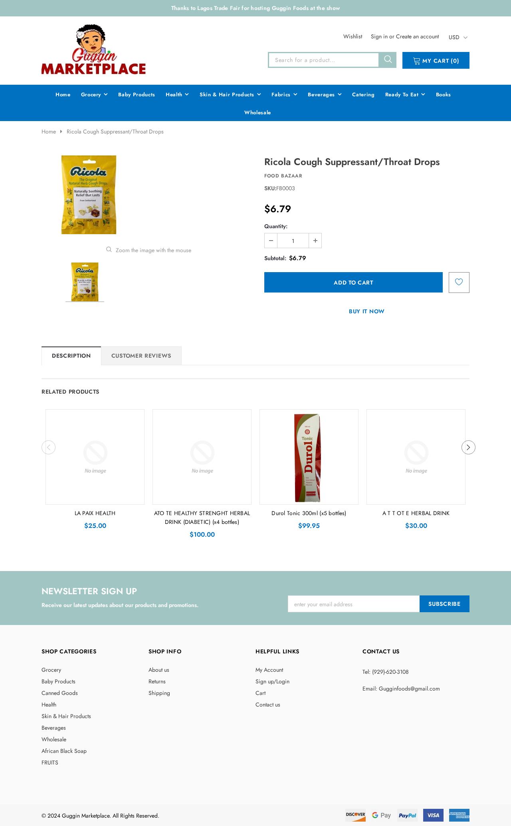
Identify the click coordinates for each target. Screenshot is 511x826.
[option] (149, 194)
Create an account (417, 36)
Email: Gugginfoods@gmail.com (401, 689)
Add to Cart (95, 496)
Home (49, 131)
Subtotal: (275, 258)
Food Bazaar (283, 175)
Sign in (380, 36)
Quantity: (275, 226)
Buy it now (367, 311)
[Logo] (94, 49)
